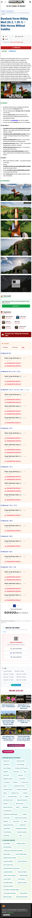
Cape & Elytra (22, 778)
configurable (14, 120)
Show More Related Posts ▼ (16, 745)
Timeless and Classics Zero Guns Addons (13, 850)
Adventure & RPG (21, 761)
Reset (23, 347)
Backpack (5, 771)
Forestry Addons (7, 879)
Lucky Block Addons (8, 872)
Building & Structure (8, 778)
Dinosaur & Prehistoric (22, 789)
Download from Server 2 (14, 366)
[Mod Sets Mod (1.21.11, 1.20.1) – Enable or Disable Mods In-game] (23, 699)
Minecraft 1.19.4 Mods (8, 677)
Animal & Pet (6, 764)
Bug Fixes (20, 775)
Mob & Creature (19, 803)
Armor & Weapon (7, 768)
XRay (20, 835)
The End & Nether (7, 832)
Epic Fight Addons (7, 847)
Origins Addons (6, 854)
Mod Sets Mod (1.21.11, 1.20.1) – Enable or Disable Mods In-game (23, 706)
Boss (25, 771)
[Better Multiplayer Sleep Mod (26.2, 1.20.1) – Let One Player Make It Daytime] (8, 731)
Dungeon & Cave (15, 793)
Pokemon (25, 814)
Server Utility (16, 821)
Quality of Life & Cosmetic (21, 817)
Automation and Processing (21, 768)
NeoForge (18, 42)
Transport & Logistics (22, 832)
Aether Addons (21, 879)
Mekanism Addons (7, 896)
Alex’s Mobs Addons (8, 882)
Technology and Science (21, 828)
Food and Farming (12, 796)
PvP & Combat (6, 817)
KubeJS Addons (24, 893)
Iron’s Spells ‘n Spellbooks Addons (11, 889)
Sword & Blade (6, 828)
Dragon (5, 793)
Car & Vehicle (6, 782)
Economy (25, 793)
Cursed (5, 785)
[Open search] (30, 2)
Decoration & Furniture (19, 785)
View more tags (16, 685)
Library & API (6, 761)
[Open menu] (2, 2)
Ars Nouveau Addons (8, 886)
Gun (21, 796)
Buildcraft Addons (24, 875)
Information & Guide (8, 800)
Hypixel (27, 796)
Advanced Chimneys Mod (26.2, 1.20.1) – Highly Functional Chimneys (8, 722)
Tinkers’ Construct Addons (9, 875)
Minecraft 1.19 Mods (19, 671)
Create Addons (6, 843)
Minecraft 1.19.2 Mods (8, 674)
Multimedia (25, 807)
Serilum (6, 39)
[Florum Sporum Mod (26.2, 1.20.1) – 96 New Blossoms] (8, 699)
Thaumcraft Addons (22, 872)
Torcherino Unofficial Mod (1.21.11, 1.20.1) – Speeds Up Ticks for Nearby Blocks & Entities (23, 738)
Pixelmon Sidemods (22, 861)
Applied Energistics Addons (9, 857)
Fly (4, 796)
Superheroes (23, 825)
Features (4, 51)
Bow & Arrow (6, 775)
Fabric (11, 42)
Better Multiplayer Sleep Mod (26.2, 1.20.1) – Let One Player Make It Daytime (8, 738)
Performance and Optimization (10, 814)
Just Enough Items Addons (9, 893)
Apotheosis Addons (22, 882)
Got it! (6, 915)
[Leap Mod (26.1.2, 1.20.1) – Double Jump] (23, 715)
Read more (10, 912)
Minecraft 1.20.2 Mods (21, 679)
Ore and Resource (7, 810)
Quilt (22, 42)
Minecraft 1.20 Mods (21, 677)
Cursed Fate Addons (8, 861)
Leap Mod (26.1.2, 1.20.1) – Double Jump (23, 721)
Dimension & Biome (8, 789)
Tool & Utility (6, 835)
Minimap (5, 803)
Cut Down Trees (25, 782)
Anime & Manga (20, 764)
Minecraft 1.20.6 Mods (21, 682)
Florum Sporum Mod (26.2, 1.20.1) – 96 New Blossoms (8, 705)
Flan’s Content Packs (8, 864)
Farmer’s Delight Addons (21, 854)
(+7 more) (26, 389)
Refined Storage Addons (22, 896)
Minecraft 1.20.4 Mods (8, 682)
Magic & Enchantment (22, 800)
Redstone (5, 821)
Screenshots (12, 51)
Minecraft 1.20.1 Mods (8, 679)
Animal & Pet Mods (8, 671)
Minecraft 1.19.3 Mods (21, 674)
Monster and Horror (8, 807)
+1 (20, 358)
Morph (17, 807)
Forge (14, 42)
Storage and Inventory (8, 825)
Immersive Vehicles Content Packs (11, 868)
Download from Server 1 (14, 363)
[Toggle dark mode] (5, 2)
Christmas (15, 782)
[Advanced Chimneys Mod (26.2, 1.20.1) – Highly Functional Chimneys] (8, 715)
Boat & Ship (16, 771)
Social (25, 821)
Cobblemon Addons (21, 843)
